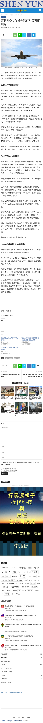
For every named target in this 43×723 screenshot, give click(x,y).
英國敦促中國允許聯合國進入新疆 (10, 375)
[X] (24, 35)
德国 (34, 576)
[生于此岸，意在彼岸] (7, 406)
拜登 (39, 576)
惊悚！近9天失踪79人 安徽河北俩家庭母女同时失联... (21, 398)
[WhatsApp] (15, 35)
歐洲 (3, 583)
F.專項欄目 (32, 395)
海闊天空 (6, 15)
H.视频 (3, 675)
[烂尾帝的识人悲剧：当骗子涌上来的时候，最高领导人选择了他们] (35, 391)
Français (19, 720)
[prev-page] (20, 418)
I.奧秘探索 (4, 679)
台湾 (3, 576)
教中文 (28, 717)
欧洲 (30, 580)
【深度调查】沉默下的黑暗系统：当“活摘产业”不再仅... (21, 414)
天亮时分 (14, 576)
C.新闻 (3, 395)
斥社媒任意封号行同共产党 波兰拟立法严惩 (22, 636)
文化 (23, 717)
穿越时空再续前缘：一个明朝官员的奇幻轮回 (35, 413)
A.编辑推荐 (4, 654)
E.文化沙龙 (4, 410)
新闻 (14, 717)
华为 (23, 572)
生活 (3, 590)
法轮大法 (15, 587)
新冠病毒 (19, 580)
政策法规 (4, 580)
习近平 (6, 572)
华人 (28, 572)
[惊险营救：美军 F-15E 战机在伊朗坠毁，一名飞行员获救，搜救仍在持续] (7, 391)
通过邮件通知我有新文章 (10, 471)
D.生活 (3, 664)
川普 (22, 576)
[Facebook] (29, 35)
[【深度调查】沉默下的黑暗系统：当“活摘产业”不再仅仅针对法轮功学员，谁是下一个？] (21, 406)
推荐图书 (5, 482)
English (15, 720)
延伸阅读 (26, 383)
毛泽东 (27, 583)
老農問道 (4, 27)
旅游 (25, 580)
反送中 (35, 572)
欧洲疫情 (36, 580)
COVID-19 (5, 568)
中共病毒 (21, 568)
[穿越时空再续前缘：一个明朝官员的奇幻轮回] (35, 406)
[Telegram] (34, 35)
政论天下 (12, 580)
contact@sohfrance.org (15, 692)
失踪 (6, 358)
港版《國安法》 (26, 587)
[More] (38, 35)
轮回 (15, 358)
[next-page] (23, 418)
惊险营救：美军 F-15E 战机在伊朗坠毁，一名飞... (7, 397)
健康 (14, 572)
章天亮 (14, 590)
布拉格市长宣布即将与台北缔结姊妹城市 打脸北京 (32, 375)
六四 (19, 572)
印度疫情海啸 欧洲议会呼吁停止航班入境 (26, 615)
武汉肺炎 (10, 583)
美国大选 (30, 590)
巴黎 (29, 576)
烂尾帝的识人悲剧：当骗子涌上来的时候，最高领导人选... (35, 398)
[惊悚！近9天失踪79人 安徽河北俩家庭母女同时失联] (21, 391)
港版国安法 (35, 587)
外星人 (8, 576)
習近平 (36, 590)
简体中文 (4, 720)
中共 (12, 568)
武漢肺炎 (19, 583)
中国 (29, 568)
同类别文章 (17, 383)
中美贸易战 (36, 568)
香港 (18, 594)
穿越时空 (11, 358)
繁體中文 (9, 720)
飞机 (19, 358)
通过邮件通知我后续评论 (10, 469)
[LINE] (20, 35)
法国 (38, 583)
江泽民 (33, 583)
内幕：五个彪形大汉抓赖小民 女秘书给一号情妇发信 (28, 645)
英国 (7, 594)
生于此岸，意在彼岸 (6, 412)
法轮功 (5, 587)
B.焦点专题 (4, 657)
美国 (24, 590)
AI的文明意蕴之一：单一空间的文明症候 (24, 606)
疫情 (8, 590)
